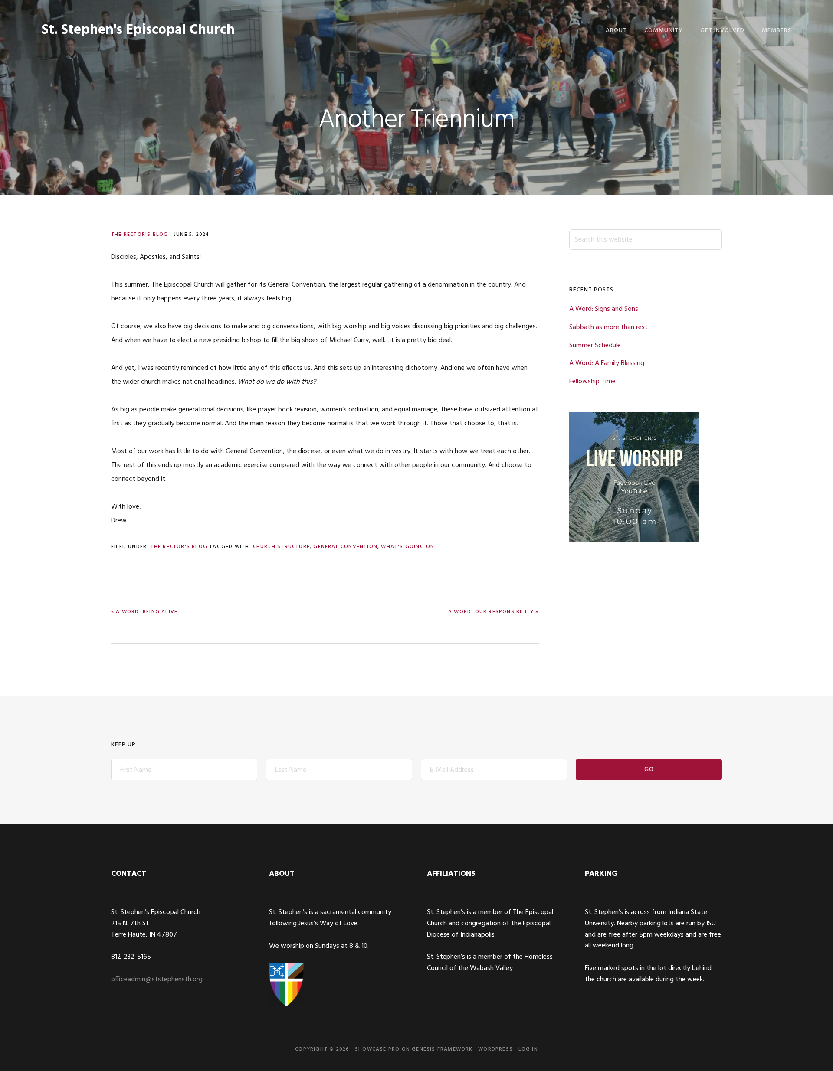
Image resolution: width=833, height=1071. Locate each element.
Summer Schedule (595, 345)
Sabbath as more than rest (608, 327)
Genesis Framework (442, 1049)
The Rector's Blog (139, 234)
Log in (528, 1049)
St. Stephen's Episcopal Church (138, 30)
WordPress (495, 1049)
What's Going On (407, 546)
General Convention (345, 546)
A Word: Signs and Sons (603, 309)
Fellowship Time (592, 381)
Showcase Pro (377, 1049)
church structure (281, 546)
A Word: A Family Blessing (606, 363)
